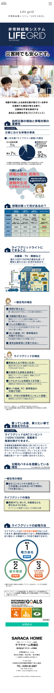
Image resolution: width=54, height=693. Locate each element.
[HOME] (4, 6)
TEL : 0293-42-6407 (27, 666)
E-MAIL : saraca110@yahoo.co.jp (26, 671)
